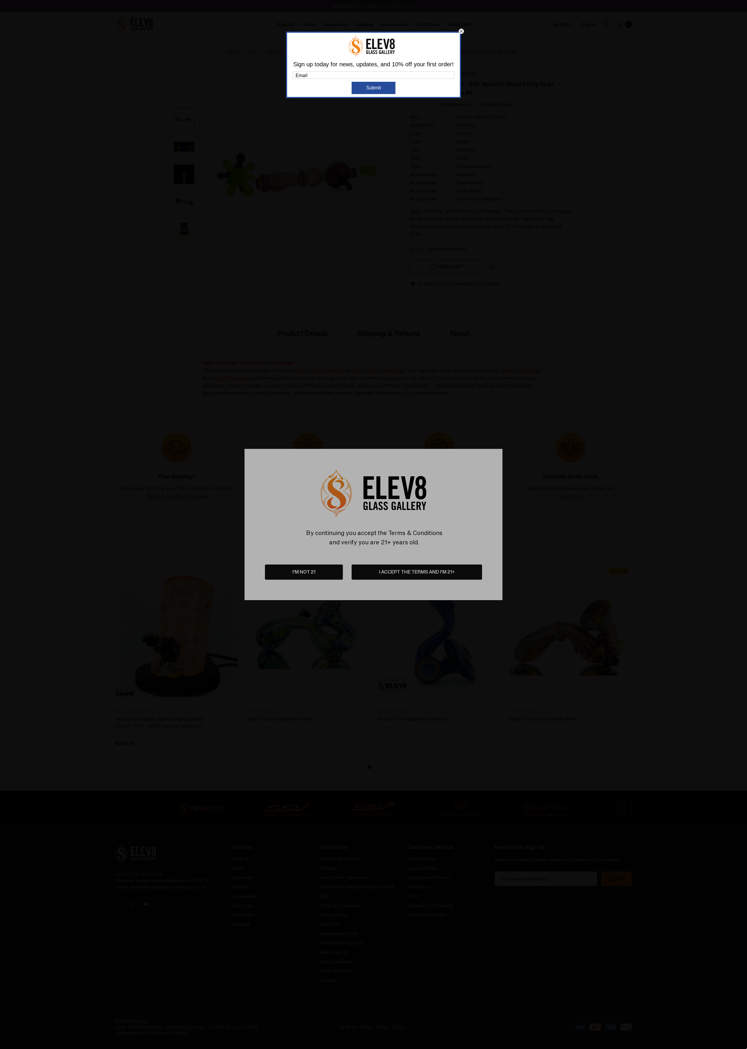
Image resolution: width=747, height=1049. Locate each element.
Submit (373, 87)
